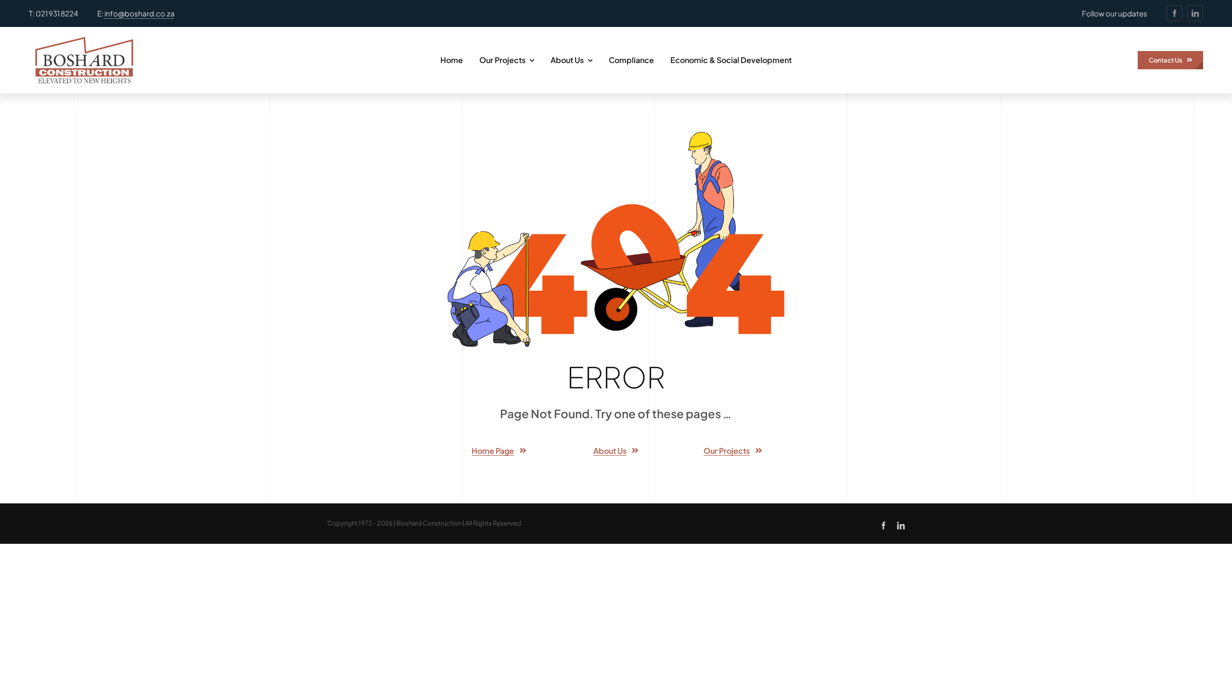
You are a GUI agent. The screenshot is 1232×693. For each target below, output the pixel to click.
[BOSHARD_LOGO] (84, 31)
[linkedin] (1195, 13)
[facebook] (1174, 13)
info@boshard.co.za (139, 13)
